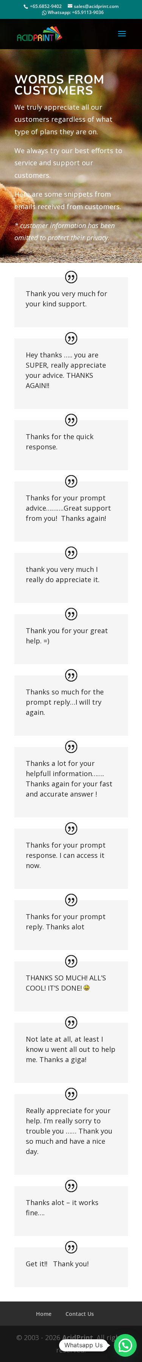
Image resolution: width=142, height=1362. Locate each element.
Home (43, 1313)
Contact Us (80, 1313)
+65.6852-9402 (46, 6)
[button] (125, 1345)
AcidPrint (77, 1337)
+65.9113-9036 (88, 12)
